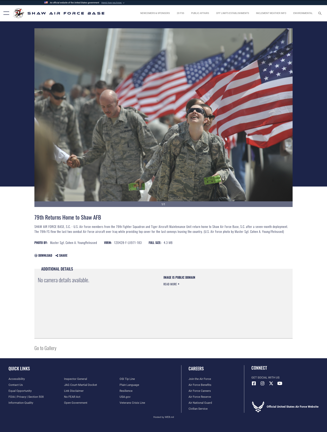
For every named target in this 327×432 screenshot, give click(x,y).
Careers (196, 368)
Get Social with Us (265, 377)
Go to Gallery (45, 347)
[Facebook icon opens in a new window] (253, 383)
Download (44, 255)
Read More (171, 284)
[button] (113, 2)
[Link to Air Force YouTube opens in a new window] (279, 383)
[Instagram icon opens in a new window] (262, 383)
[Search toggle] (320, 13)
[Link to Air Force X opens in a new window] (271, 383)
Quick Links (19, 368)
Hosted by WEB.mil (163, 417)
